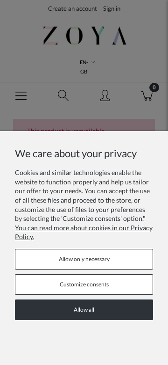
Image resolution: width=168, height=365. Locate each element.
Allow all (84, 309)
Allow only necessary (84, 259)
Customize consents (84, 284)
